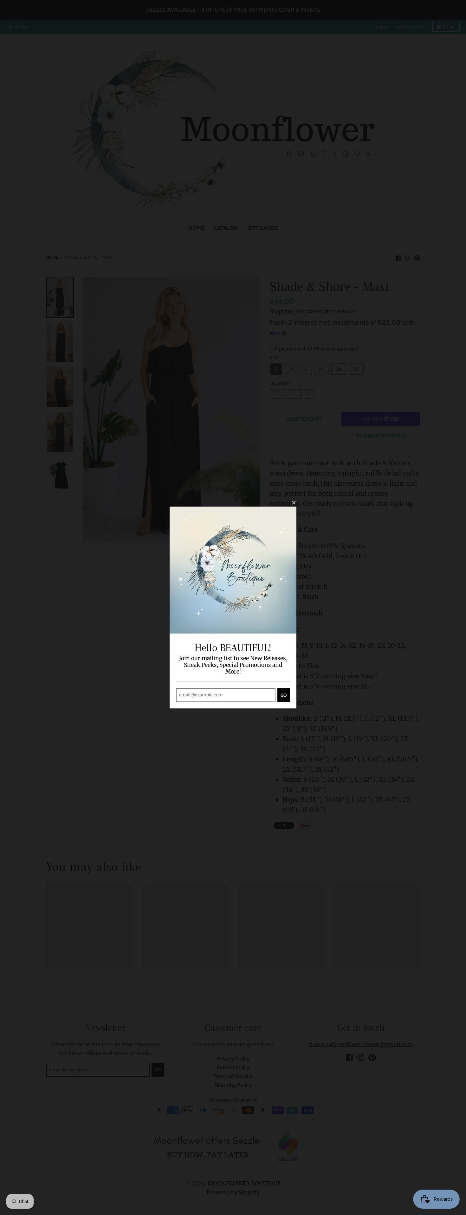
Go (284, 695)
